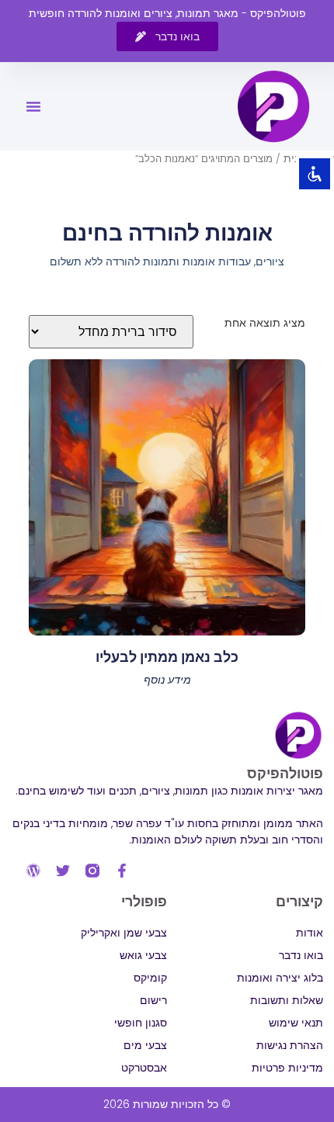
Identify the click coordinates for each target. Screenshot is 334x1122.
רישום (153, 1000)
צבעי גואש (143, 955)
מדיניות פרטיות (287, 1067)
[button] (33, 106)
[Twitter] (63, 871)
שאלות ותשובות (286, 1000)
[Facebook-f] (122, 871)
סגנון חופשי (140, 1022)
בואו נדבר (301, 955)
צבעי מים (145, 1045)
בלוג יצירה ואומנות (280, 977)
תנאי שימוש (296, 1022)
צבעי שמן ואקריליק (124, 932)
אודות (309, 932)
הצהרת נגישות (289, 1045)
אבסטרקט (144, 1067)
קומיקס (150, 977)
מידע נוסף (167, 679)
